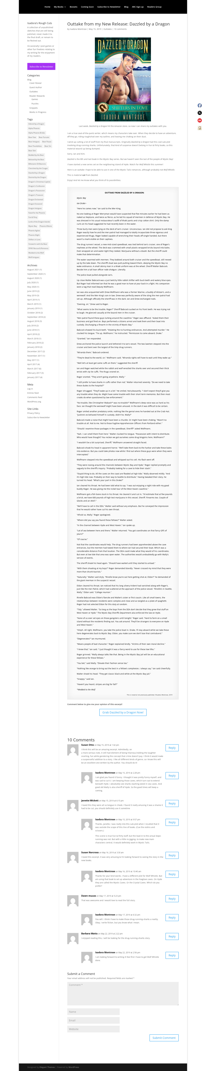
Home (47, 7)
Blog (126, 7)
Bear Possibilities (35, 146)
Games (35, 99)
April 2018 (32, 334)
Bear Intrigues (34, 141)
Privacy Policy (33, 413)
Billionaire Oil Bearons (37, 164)
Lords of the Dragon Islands (39, 222)
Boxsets (73, 7)
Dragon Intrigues (35, 208)
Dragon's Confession (36, 186)
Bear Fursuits (44, 137)
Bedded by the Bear (36, 155)
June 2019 (32, 291)
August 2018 (33, 321)
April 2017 (32, 364)
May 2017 (31, 360)
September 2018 (35, 317)
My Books (58, 7)
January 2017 (33, 377)
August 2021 (33, 269)
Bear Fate (32, 137)
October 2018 (33, 312)
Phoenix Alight (34, 235)
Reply (172, 748)
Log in (30, 388)
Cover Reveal (35, 83)
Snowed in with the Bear (37, 244)
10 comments (120, 29)
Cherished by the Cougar (38, 168)
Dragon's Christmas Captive (39, 182)
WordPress (74, 1067)
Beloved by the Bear (36, 159)
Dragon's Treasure (35, 195)
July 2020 (31, 282)
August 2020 (33, 278)
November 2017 (34, 355)
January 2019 (33, 308)
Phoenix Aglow (34, 230)
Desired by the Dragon (37, 177)
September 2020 (35, 274)
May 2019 (31, 295)
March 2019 (32, 304)
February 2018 (34, 342)
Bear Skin (32, 150)
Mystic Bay (32, 226)
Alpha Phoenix (34, 128)
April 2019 (32, 299)
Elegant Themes (47, 1067)
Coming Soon (87, 7)
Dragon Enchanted (35, 199)
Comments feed (34, 397)
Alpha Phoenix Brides (36, 133)
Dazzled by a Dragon (36, 173)
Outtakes (107, 29)
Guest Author (35, 87)
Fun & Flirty (32, 217)
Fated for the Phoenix (36, 213)
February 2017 (34, 373)
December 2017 (34, 351)
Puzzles (35, 103)
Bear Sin (48, 146)
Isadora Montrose (78, 29)
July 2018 (31, 325)
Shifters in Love (34, 239)
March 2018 (32, 338)
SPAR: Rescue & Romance (38, 248)
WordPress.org (34, 401)
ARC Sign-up (138, 7)
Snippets (33, 108)
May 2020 (31, 286)
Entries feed (33, 393)
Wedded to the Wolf (36, 253)
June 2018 (32, 330)
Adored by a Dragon (36, 124)
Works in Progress (37, 112)
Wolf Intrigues (33, 257)
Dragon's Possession (36, 190)
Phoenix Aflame (46, 226)
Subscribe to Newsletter (109, 7)
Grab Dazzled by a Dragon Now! (122, 712)
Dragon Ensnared (35, 204)
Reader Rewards (37, 96)
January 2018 (33, 347)
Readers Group (154, 7)
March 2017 (32, 368)
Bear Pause (46, 141)
